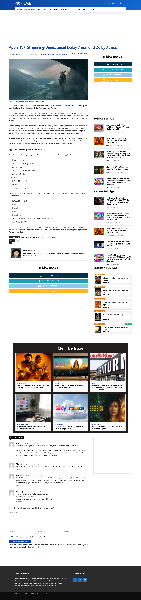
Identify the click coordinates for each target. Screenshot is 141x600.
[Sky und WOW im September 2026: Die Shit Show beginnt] (99, 170)
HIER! (37, 547)
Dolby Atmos (36, 237)
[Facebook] (106, 3)
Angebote (109, 222)
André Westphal (17, 54)
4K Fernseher (110, 132)
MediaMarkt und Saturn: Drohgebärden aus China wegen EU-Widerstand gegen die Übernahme (107, 388)
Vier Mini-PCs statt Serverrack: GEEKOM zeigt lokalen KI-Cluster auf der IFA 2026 (118, 244)
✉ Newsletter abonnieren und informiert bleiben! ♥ (27, 537)
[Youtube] (113, 3)
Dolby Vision (45, 237)
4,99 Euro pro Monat (62, 105)
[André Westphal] (16, 253)
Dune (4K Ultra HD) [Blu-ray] (113, 315)
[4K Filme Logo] (26, 3)
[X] (109, 3)
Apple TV (28, 237)
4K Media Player (46, 54)
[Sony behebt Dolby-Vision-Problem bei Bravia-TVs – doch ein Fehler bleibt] (99, 128)
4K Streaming (56, 54)
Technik (64, 54)
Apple (22, 237)
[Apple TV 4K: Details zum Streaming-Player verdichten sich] (33, 408)
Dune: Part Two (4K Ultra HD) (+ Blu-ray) (116, 304)
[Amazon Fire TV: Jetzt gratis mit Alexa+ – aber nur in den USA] (70, 367)
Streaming (53, 237)
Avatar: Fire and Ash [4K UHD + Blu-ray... (115, 291)
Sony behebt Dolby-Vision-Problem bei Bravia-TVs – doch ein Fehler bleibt (118, 127)
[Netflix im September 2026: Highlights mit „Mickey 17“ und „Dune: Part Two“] (99, 141)
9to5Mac (16, 243)
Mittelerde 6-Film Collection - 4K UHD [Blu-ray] (116, 279)
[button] (121, 3)
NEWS (93, 383)
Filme (107, 160)
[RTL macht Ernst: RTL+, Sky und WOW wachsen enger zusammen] (70, 408)
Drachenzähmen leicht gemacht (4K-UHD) (116, 328)
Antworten (19, 458)
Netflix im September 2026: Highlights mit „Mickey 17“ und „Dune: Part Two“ (118, 140)
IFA (107, 248)
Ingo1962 (20, 475)
